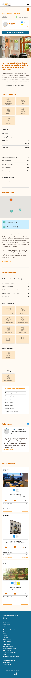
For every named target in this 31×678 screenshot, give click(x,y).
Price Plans (6, 619)
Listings (5, 617)
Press (4, 654)
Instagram (16, 656)
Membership (6, 624)
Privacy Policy (7, 664)
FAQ (4, 626)
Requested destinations (7, 511)
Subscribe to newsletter (9, 648)
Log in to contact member (15, 32)
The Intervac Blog (8, 646)
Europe (5, 635)
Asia (4, 632)
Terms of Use (6, 662)
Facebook (8, 656)
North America (7, 639)
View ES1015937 (24, 604)
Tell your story (7, 650)
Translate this (7, 261)
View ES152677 (25, 511)
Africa (4, 633)
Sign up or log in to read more (15, 85)
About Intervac (7, 622)
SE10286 (21, 429)
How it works (6, 621)
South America (7, 641)
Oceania (5, 637)
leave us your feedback (10, 652)
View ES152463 (25, 557)
